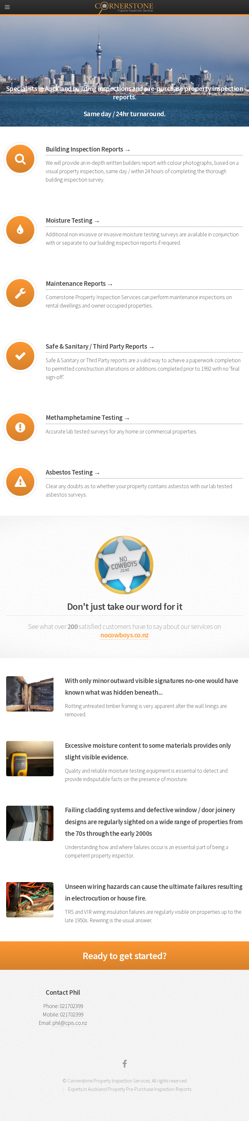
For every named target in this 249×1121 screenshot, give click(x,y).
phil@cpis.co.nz (70, 1022)
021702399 (71, 1006)
